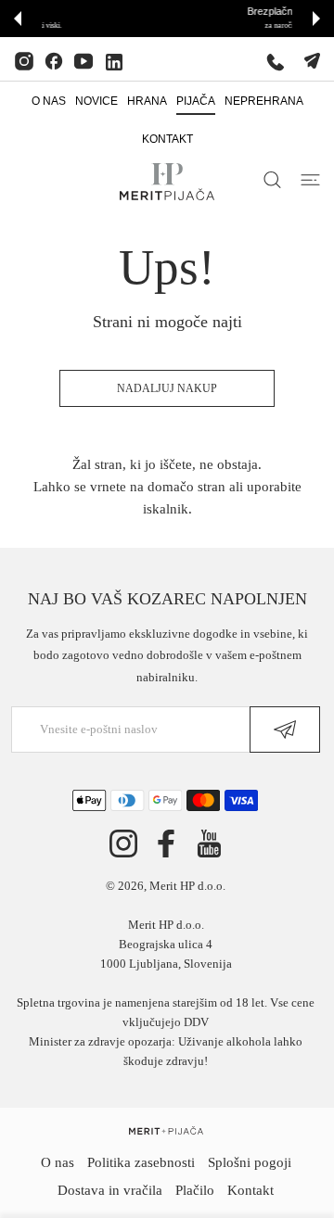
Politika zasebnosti (141, 1162)
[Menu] (310, 179)
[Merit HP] (167, 181)
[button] (17, 18)
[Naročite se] (285, 729)
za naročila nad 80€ (213, 25)
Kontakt (250, 1190)
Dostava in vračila (110, 1190)
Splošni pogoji (249, 1162)
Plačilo (194, 1190)
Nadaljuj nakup (167, 388)
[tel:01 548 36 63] (275, 61)
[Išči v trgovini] (272, 179)
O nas (57, 1162)
